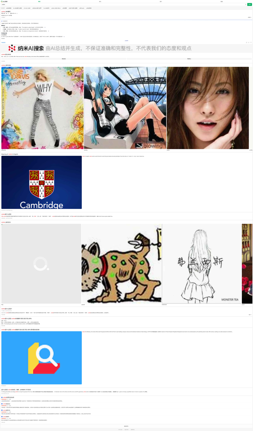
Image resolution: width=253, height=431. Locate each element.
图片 (161, 1)
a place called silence (55, 8)
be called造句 (46, 8)
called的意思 (8, 8)
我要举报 (132, 429)
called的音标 (89, 8)
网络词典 (64, 58)
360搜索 (4, 1)
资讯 (100, 1)
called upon (81, 8)
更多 (250, 314)
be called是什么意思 (17, 8)
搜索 (250, 4)
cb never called (27, 8)
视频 (222, 1)
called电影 (64, 8)
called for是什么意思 (73, 8)
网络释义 (189, 58)
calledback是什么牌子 (37, 8)
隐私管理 (126, 429)
